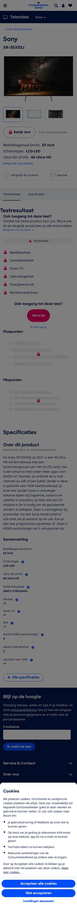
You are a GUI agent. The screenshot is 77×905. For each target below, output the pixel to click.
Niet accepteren (39, 893)
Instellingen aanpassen (38, 901)
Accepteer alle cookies (38, 884)
